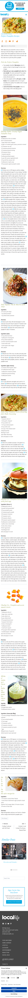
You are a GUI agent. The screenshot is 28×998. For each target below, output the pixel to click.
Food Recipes (4, 818)
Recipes (10, 34)
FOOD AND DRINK (7, 940)
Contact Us (5, 964)
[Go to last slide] (4, 856)
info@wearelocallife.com (8, 934)
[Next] (24, 856)
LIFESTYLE (5, 945)
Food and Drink (4, 34)
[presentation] (14, 851)
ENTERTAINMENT (6, 950)
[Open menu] (26, 14)
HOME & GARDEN (6, 943)
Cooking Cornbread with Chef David (6, 826)
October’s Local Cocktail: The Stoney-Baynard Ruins (21, 827)
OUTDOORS (5, 947)
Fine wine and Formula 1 (10, 862)
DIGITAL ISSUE (6, 955)
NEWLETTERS (5, 952)
